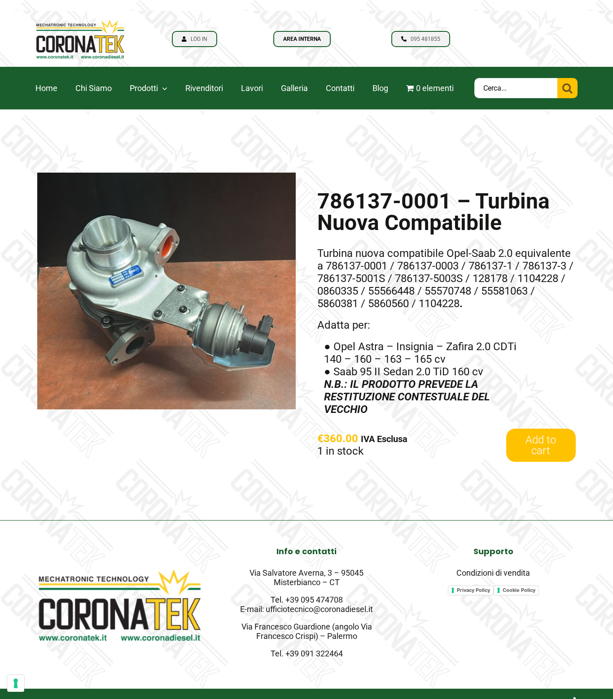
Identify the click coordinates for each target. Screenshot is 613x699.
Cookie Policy (519, 590)
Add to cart (540, 445)
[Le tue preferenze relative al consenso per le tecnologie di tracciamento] (15, 683)
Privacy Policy (473, 590)
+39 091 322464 (314, 653)
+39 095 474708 (314, 599)
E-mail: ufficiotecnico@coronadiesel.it (306, 609)
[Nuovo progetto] (80, 16)
